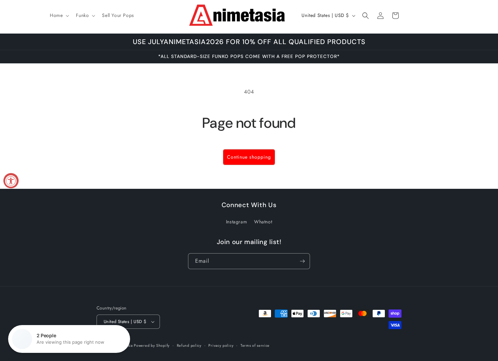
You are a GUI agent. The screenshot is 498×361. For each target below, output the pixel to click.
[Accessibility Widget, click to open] (11, 180)
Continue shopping (249, 157)
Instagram (236, 221)
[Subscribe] (302, 261)
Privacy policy (220, 345)
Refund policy (189, 345)
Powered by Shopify (152, 345)
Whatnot (263, 221)
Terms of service (255, 345)
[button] (59, 15)
